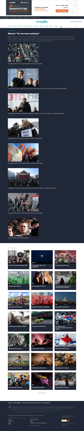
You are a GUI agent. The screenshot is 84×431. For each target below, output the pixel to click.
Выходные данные (64, 424)
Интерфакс (42, 21)
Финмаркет (34, 17)
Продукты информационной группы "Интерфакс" (26, 415)
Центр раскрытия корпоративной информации (38, 423)
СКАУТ (9, 421)
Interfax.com (20, 17)
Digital (46, 26)
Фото (61, 26)
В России (15, 26)
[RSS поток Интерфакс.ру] (36, 425)
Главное (10, 26)
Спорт (31, 26)
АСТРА (9, 424)
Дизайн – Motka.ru (64, 425)
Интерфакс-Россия (27, 17)
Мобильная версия (5, 17)
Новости (51, 26)
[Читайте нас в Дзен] (31, 425)
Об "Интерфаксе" (13, 17)
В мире (20, 26)
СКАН (31, 420)
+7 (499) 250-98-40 (41, 412)
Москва (42, 26)
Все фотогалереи (42, 393)
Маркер (9, 423)
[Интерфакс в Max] (38, 425)
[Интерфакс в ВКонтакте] (34, 425)
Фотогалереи (11, 30)
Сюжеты (56, 26)
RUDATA (31, 421)
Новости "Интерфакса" (34, 419)
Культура (36, 26)
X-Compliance (10, 420)
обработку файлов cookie (60, 410)
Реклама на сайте (39, 402)
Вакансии (31, 402)
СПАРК (9, 419)
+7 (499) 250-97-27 (50, 412)
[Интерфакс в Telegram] (33, 425)
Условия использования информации (68, 423)
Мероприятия (47, 402)
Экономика (26, 26)
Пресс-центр (25, 402)
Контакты (10, 402)
